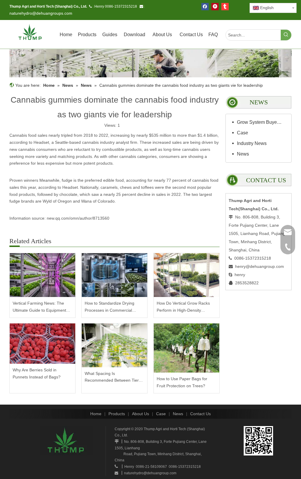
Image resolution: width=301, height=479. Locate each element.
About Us (140, 413)
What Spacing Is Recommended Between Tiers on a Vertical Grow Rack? (113, 377)
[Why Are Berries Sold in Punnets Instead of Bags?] (42, 343)
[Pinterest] (215, 6)
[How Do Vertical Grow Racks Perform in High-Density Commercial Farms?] (186, 275)
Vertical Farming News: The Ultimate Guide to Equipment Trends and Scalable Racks (39, 307)
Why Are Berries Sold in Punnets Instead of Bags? (37, 373)
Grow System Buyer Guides (262, 122)
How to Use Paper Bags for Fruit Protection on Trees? (182, 382)
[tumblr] (225, 6)
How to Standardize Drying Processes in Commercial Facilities (109, 307)
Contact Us (200, 413)
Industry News (252, 143)
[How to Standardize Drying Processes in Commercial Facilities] (114, 275)
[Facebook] (205, 6)
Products (116, 413)
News (243, 153)
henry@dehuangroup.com (259, 266)
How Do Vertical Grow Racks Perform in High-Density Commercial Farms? (183, 307)
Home (95, 413)
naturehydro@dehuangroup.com (150, 473)
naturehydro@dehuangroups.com (40, 13)
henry (240, 274)
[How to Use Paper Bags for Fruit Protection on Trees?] (186, 348)
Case (242, 132)
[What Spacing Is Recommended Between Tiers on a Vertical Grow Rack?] (114, 345)
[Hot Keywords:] (286, 35)
